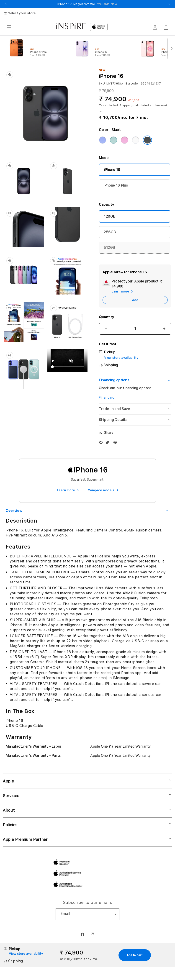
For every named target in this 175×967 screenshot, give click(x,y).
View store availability (121, 357)
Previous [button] (6, 4)
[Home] (71, 26)
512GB (109, 247)
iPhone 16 (112, 169)
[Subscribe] (114, 914)
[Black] (147, 140)
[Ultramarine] (102, 140)
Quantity (106, 317)
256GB (110, 232)
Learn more (66, 490)
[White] (135, 140)
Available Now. (107, 4)
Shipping (126, 105)
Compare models (101, 490)
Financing (106, 397)
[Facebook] (102, 443)
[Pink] (124, 140)
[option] (37, 48)
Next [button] (169, 4)
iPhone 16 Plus (116, 185)
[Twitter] (108, 443)
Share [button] (108, 432)
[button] (9, 27)
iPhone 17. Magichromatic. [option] (87, 4)
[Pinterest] (116, 443)
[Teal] (113, 140)
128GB (109, 216)
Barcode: (132, 83)
